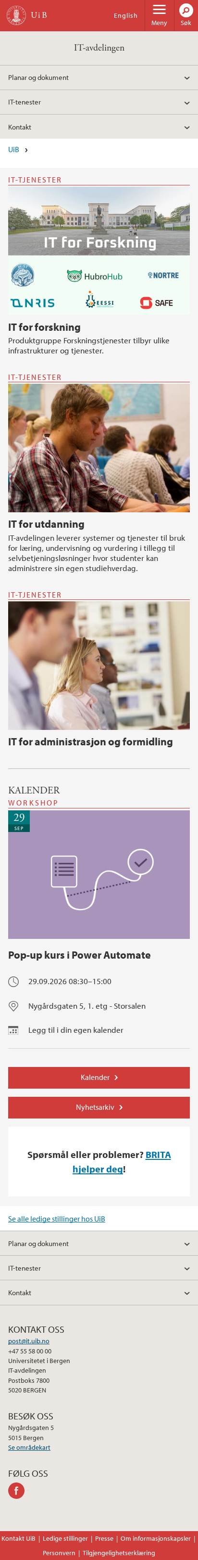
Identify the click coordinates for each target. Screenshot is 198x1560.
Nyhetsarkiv (95, 1107)
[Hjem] (16, 15)
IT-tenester (24, 101)
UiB (13, 149)
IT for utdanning (46, 524)
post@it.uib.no (29, 1341)
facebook (18, 1490)
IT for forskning (44, 327)
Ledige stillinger (65, 1538)
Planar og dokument (38, 77)
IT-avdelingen (99, 48)
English (126, 15)
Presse (104, 1538)
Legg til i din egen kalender (76, 1030)
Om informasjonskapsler (156, 1538)
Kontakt (19, 126)
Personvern (59, 1552)
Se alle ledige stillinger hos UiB (56, 1218)
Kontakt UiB (18, 1538)
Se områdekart (29, 1447)
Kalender (95, 1077)
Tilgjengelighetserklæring (119, 1552)
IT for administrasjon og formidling (90, 741)
